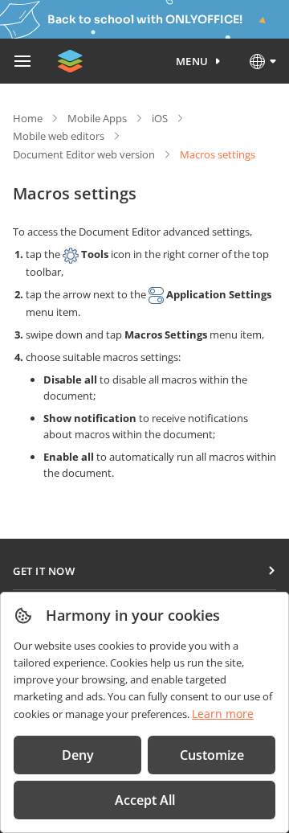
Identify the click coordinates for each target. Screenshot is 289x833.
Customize (212, 755)
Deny (78, 755)
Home (28, 118)
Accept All (145, 800)
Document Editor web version (84, 154)
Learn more (223, 713)
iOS (160, 118)
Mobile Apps (97, 118)
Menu (192, 61)
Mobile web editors (58, 136)
